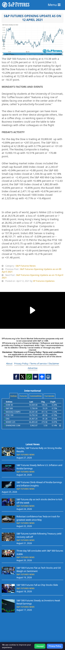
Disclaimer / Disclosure (13, 352)
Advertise (32, 368)
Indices (13, 396)
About (9, 363)
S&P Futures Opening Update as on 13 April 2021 (32, 276)
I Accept (40, 646)
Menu (53, 4)
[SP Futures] (32, 5)
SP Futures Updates (43, 280)
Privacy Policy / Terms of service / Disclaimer (36, 363)
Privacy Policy (55, 646)
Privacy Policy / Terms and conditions (45, 352)
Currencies (49, 396)
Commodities (36, 396)
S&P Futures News (26, 265)
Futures (23, 396)
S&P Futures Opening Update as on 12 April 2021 (32, 18)
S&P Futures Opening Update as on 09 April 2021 (31, 270)
